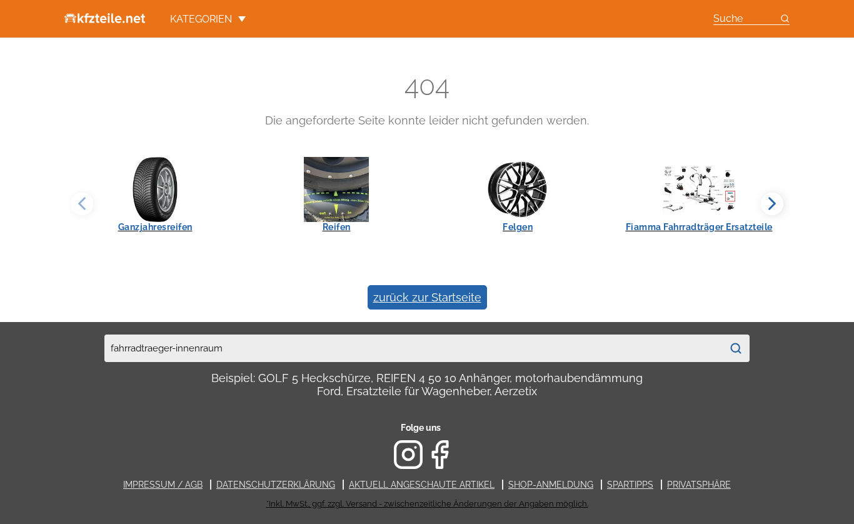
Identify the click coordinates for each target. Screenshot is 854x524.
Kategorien (201, 19)
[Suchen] (736, 348)
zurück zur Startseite (427, 297)
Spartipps (630, 485)
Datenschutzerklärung (275, 485)
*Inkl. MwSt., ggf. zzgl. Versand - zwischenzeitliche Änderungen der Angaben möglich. (427, 503)
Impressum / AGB (163, 485)
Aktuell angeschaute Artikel (422, 485)
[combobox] (413, 348)
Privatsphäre (699, 485)
